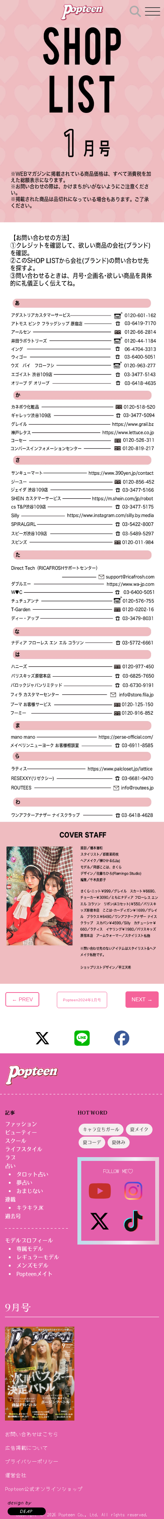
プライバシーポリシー (31, 1461)
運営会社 (15, 1475)
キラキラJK (29, 1207)
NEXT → (142, 999)
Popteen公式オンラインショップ (44, 1488)
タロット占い (32, 1174)
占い (10, 1166)
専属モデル (29, 1248)
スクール (15, 1140)
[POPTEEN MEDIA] (82, 12)
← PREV (22, 999)
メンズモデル (32, 1265)
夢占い (24, 1182)
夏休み (118, 1142)
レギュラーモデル (37, 1257)
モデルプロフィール (29, 1240)
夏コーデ (92, 1142)
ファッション (21, 1124)
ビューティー (21, 1132)
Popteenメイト (34, 1273)
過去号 (13, 1216)
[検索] (135, 10)
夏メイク (139, 1129)
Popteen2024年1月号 (82, 1000)
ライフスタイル (23, 1149)
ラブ (10, 1157)
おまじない (29, 1191)
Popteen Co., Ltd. (79, 1514)
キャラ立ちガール (101, 1129)
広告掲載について (26, 1447)
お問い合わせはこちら (31, 1434)
